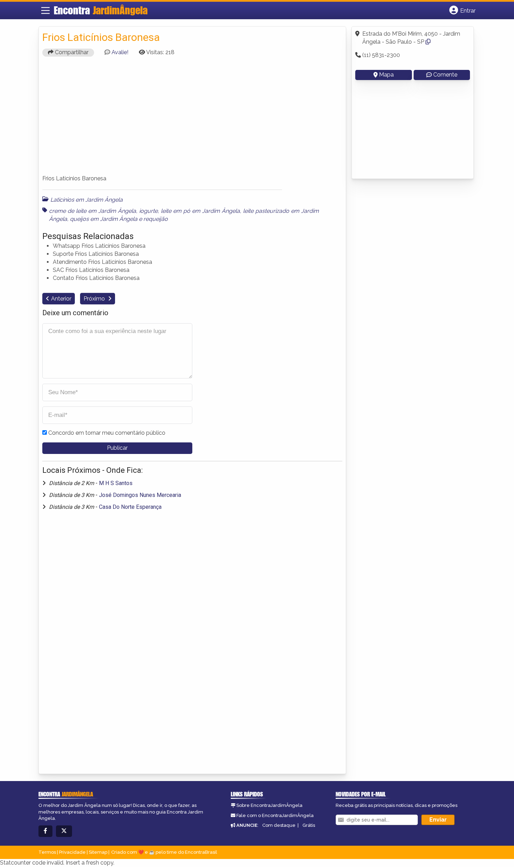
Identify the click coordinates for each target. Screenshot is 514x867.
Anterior (61, 298)
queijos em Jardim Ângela (103, 219)
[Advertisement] (192, 119)
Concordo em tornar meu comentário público (106, 432)
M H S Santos (116, 483)
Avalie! (120, 52)
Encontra (101, 10)
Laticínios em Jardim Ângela (86, 199)
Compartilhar (70, 52)
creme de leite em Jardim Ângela (92, 211)
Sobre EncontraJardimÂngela (269, 805)
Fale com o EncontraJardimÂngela (275, 815)
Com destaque (278, 825)
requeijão (155, 219)
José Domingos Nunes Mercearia (140, 495)
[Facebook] (45, 831)
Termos (47, 852)
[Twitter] (64, 831)
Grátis (308, 825)
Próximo (95, 298)
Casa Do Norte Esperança (130, 507)
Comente (445, 74)
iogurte (148, 211)
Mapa (386, 74)
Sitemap (98, 852)
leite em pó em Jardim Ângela (200, 211)
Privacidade (72, 852)
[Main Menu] (45, 10)
